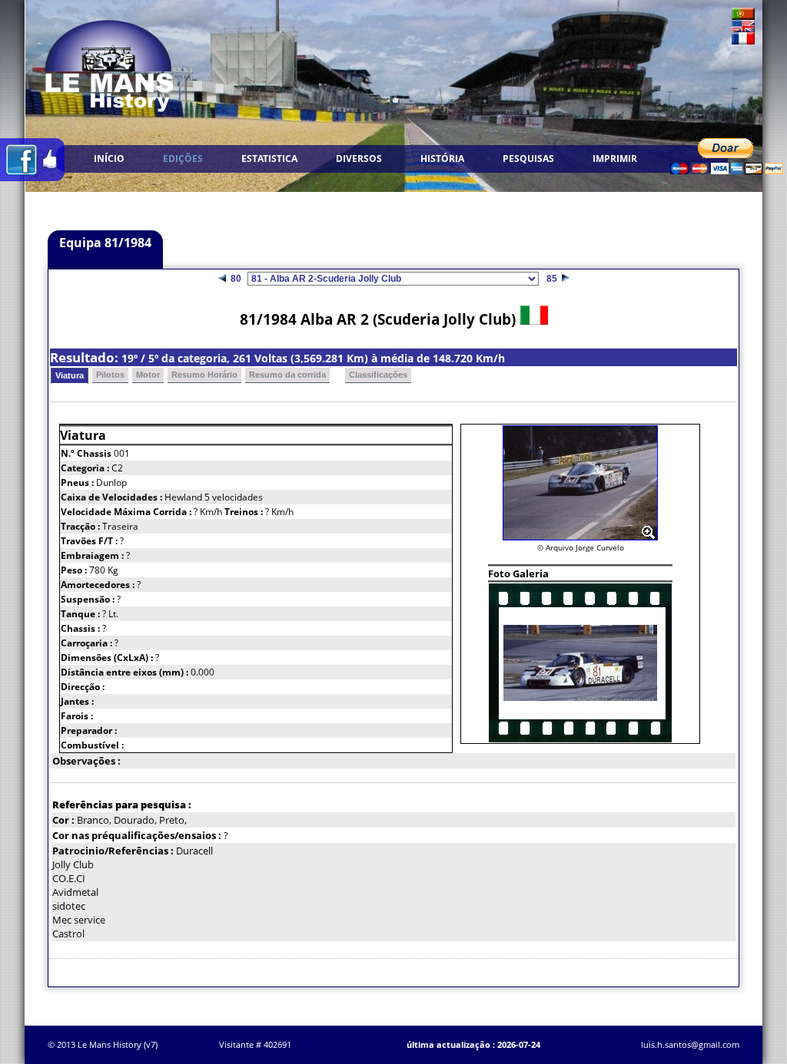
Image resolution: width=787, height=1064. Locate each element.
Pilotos (110, 374)
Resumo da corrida (287, 374)
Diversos (359, 158)
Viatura (69, 375)
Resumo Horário (204, 374)
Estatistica (269, 158)
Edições (183, 158)
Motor (148, 374)
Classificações (378, 374)
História (442, 158)
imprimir (615, 158)
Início (109, 158)
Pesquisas (528, 158)
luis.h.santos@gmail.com (690, 1044)
